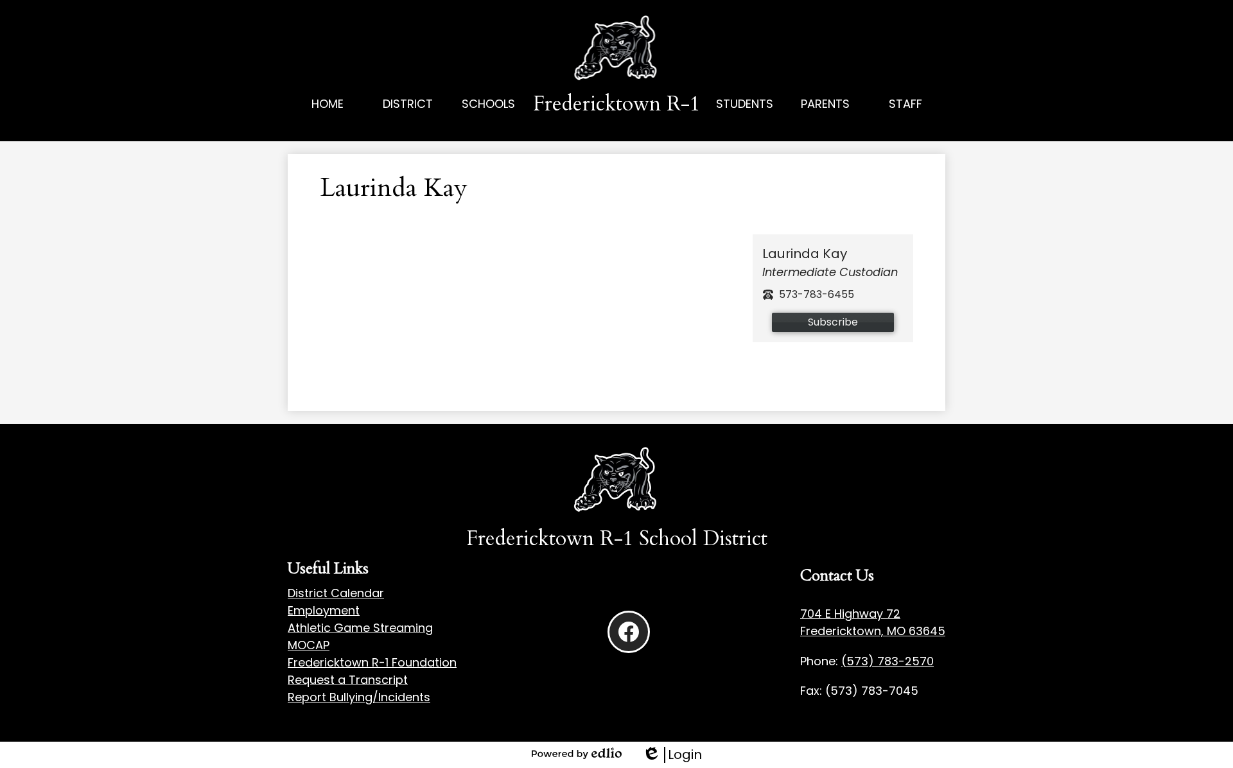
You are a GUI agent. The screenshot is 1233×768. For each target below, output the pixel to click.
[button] (408, 118)
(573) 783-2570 (887, 661)
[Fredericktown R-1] (617, 49)
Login (672, 755)
